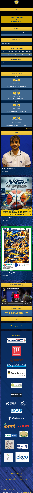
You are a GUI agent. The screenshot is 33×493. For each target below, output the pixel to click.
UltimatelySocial (27, 492)
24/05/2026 (16, 76)
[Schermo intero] (30, 303)
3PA (30, 52)
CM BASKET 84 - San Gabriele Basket (16, 125)
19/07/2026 (5, 171)
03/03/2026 (5, 276)
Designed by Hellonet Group (7, 489)
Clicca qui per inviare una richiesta (16, 476)
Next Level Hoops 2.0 (8, 273)
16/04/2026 (5, 221)
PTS (9, 52)
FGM (16, 52)
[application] (16, 296)
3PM (27, 52)
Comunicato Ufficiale (8, 168)
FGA (20, 52)
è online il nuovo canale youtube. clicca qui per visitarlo (16, 313)
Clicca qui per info (16, 326)
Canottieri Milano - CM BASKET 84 (16, 111)
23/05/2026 (16, 101)
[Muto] (28, 303)
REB (12, 52)
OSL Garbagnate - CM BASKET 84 (16, 86)
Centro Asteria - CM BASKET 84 (16, 99)
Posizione (4, 52)
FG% (23, 52)
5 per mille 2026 (7, 218)
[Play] (3, 303)
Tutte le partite (28, 128)
